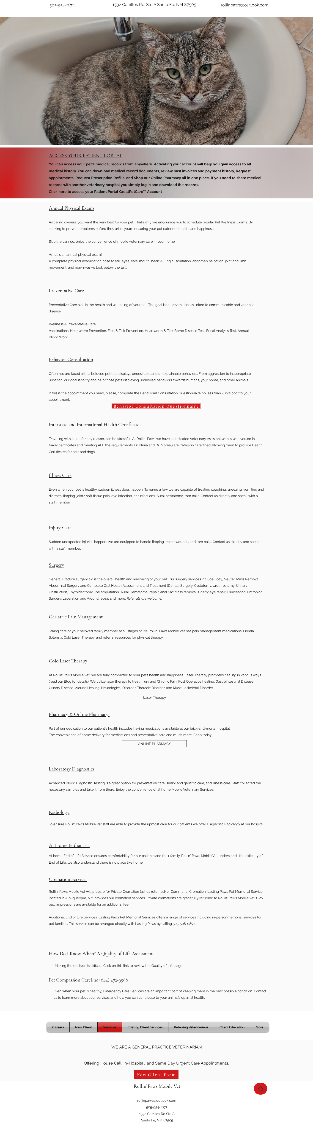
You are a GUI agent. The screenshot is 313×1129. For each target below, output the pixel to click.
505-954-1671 (62, 5)
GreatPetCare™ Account (140, 191)
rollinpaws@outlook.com (245, 5)
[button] (83, 1027)
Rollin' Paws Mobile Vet (157, 1086)
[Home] (260, 1089)
